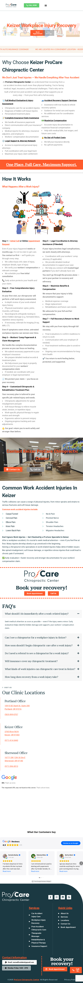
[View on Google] (5, 856)
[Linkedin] (63, 897)
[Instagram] (56, 897)
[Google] (69, 897)
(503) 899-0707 (11, 714)
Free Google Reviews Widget (42, 881)
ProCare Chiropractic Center (26, 979)
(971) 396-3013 (11, 766)
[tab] (42, 614)
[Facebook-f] (50, 897)
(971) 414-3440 (11, 740)
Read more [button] (7, 871)
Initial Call (14, 241)
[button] (45, 5)
